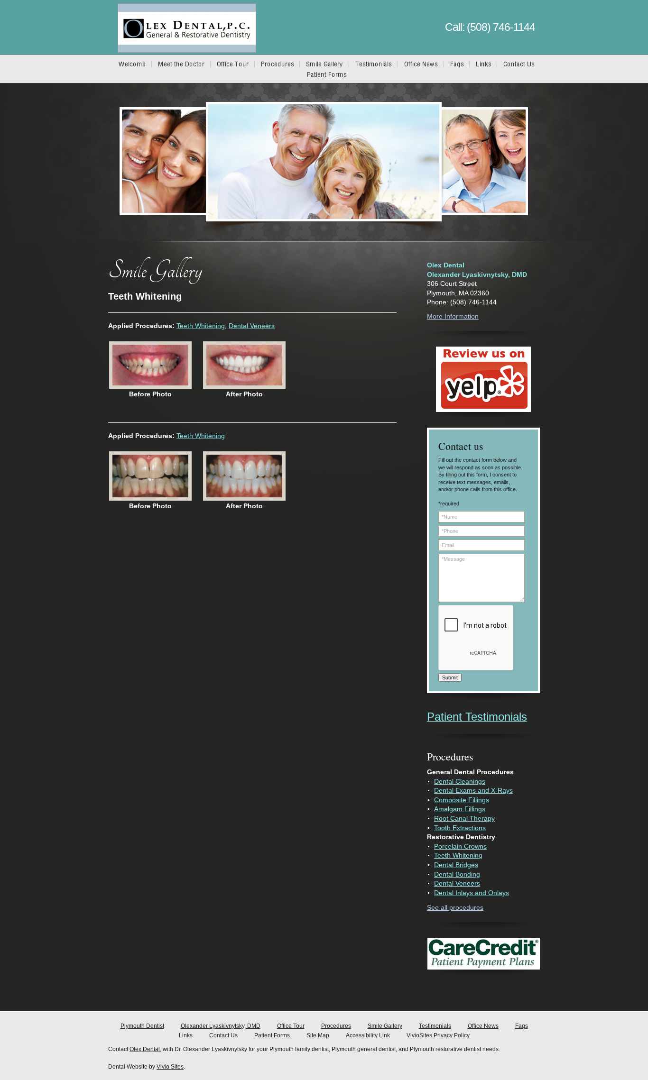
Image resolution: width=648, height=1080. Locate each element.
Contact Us (223, 1035)
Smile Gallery (385, 1026)
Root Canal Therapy (464, 818)
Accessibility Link (368, 1035)
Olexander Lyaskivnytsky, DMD (220, 1026)
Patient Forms (272, 1035)
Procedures (336, 1026)
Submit (450, 677)
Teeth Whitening (200, 325)
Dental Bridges (456, 865)
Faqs (521, 1026)
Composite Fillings (461, 800)
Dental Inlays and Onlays (471, 893)
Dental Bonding (457, 874)
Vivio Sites (170, 1066)
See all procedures (455, 907)
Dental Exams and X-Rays (473, 790)
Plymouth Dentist (142, 1026)
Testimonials (435, 1026)
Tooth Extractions (460, 828)
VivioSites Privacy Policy (438, 1035)
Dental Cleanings (459, 781)
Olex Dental (145, 1049)
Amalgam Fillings (459, 809)
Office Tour (291, 1026)
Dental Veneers (252, 325)
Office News (483, 1026)
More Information (453, 316)
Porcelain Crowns (460, 846)
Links (186, 1035)
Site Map (317, 1035)
